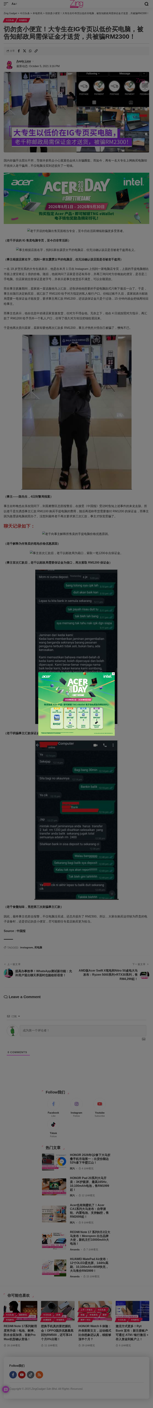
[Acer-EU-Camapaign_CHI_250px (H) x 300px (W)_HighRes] (76, 703)
